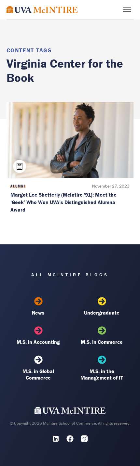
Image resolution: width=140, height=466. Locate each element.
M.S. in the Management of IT (101, 374)
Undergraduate (101, 312)
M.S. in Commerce (102, 342)
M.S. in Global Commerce (38, 374)
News (38, 312)
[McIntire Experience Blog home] (42, 9)
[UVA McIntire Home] (70, 411)
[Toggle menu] (126, 9)
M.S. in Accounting (38, 342)
